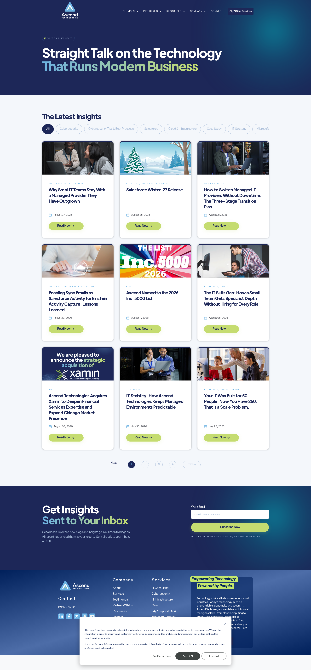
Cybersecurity (69, 129)
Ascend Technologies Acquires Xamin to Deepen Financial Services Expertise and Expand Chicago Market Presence (78, 407)
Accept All (188, 656)
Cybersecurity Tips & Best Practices (111, 129)
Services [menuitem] (118, 594)
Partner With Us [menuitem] (123, 605)
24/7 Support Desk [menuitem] (164, 611)
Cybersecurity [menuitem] (161, 594)
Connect (217, 11)
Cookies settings (162, 656)
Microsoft (263, 129)
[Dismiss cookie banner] (225, 624)
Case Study (214, 129)
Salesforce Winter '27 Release (154, 189)
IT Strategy (239, 129)
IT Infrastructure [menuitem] (162, 599)
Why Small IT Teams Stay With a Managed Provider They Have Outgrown (77, 195)
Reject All (214, 656)
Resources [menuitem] (120, 611)
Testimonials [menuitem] (121, 599)
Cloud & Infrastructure (182, 129)
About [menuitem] (117, 588)
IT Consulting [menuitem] (160, 588)
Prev (190, 464)
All (48, 129)
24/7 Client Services (241, 11)
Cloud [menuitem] (155, 605)
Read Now (64, 226)
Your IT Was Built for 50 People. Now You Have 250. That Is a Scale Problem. (230, 401)
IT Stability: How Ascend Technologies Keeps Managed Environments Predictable (154, 401)
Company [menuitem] (123, 580)
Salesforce (151, 129)
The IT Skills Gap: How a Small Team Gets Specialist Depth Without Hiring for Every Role (232, 298)
